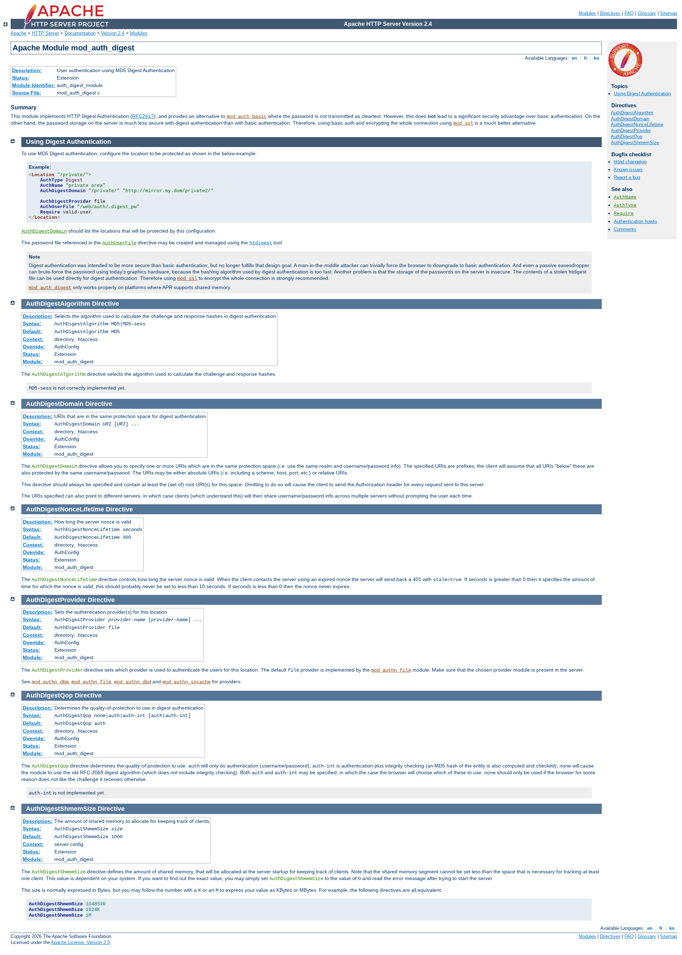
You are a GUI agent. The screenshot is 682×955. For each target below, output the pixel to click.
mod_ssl (463, 123)
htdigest (260, 243)
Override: (34, 346)
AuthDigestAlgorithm (632, 112)
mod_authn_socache (186, 682)
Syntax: (32, 323)
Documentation (80, 33)
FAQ (629, 13)
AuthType (625, 205)
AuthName (625, 197)
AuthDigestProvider (631, 130)
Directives (610, 13)
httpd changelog (630, 161)
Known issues (628, 169)
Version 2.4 (112, 33)
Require (624, 213)
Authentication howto (635, 221)
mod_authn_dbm (50, 682)
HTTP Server (45, 33)
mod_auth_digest (50, 288)
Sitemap (668, 13)
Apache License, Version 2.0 (80, 942)
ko (596, 58)
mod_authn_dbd (132, 682)
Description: (27, 70)
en (574, 58)
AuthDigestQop (626, 136)
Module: (33, 361)
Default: (32, 331)
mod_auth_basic (246, 116)
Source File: (26, 93)
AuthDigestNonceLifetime (637, 124)
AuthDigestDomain (630, 118)
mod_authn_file (391, 670)
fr (586, 58)
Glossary (647, 13)
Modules (587, 13)
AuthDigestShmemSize (635, 142)
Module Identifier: (33, 85)
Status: (20, 78)
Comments (625, 229)
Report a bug (627, 177)
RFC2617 (143, 116)
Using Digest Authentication (642, 93)
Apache (18, 33)
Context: (33, 339)
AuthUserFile (119, 243)
